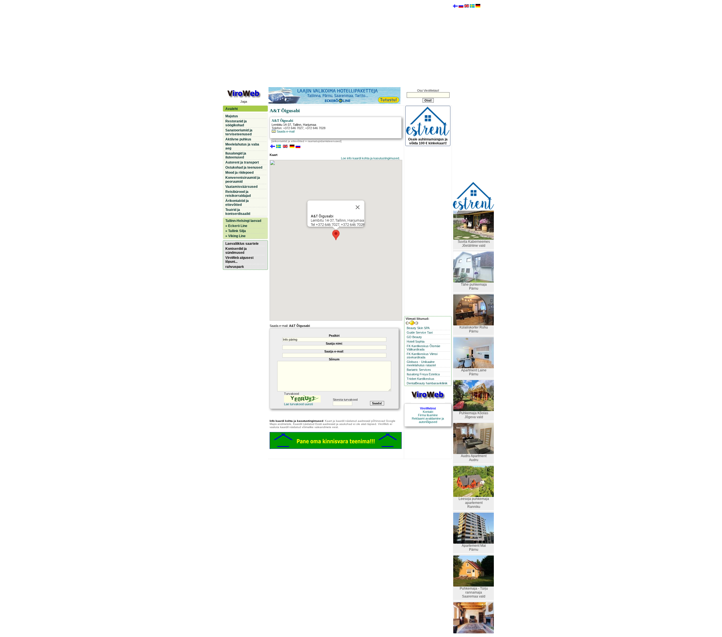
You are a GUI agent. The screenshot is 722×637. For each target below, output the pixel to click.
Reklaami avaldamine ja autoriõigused (428, 420)
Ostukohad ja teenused (243, 167)
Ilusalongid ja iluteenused (235, 155)
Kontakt (428, 411)
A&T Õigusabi (282, 121)
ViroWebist (428, 408)
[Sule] (357, 207)
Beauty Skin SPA (418, 328)
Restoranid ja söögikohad (236, 123)
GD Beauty (414, 337)
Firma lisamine (428, 415)
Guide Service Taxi (420, 332)
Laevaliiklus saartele (242, 244)
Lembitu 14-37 (281, 124)
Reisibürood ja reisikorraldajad (238, 194)
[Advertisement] (337, 43)
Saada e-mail (285, 131)
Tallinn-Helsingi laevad (243, 221)
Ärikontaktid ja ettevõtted (237, 203)
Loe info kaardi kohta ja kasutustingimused (370, 158)
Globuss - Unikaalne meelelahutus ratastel (421, 363)
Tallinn (297, 124)
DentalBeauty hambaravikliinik (427, 383)
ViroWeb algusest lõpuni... (239, 260)
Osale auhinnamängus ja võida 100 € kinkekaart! (428, 141)
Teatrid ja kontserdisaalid (237, 212)
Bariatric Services (419, 369)
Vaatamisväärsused (241, 187)
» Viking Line (235, 236)
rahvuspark (234, 267)
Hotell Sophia (415, 341)
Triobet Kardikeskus (420, 378)
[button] (336, 235)
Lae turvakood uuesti (298, 404)
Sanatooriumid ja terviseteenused (238, 132)
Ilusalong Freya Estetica (423, 374)
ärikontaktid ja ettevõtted (288, 141)
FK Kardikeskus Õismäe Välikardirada (423, 347)
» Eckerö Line (236, 226)
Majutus (231, 116)
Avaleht (231, 109)
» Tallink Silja (235, 231)
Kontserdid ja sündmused (236, 251)
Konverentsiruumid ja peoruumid (242, 180)
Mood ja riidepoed (239, 173)
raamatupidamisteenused (324, 141)
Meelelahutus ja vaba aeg (242, 146)
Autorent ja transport (242, 162)
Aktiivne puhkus (238, 139)
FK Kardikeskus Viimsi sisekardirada (422, 355)
